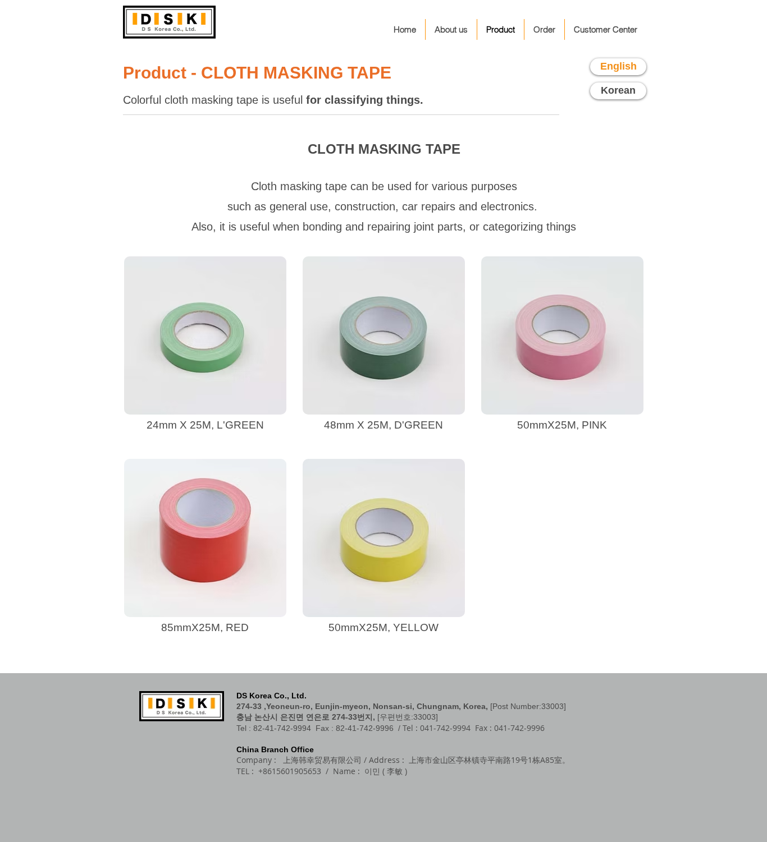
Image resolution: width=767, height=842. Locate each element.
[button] (205, 349)
